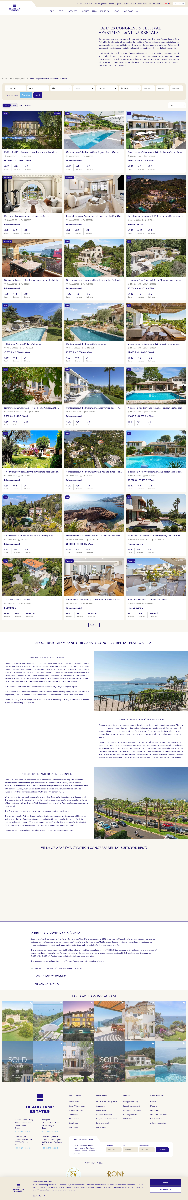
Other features (12, 95)
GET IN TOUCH (179, 4)
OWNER (85, 11)
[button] (137, 11)
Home (4, 79)
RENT (61, 11)
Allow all (165, 1182)
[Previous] (4, 129)
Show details (37, 1196)
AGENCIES (104, 11)
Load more (94, 625)
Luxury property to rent (17, 79)
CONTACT (128, 11)
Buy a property (75, 1095)
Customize (164, 1189)
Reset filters (26, 95)
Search (37, 95)
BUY (52, 11)
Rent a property (102, 1095)
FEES (94, 11)
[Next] (59, 129)
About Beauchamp (157, 1095)
